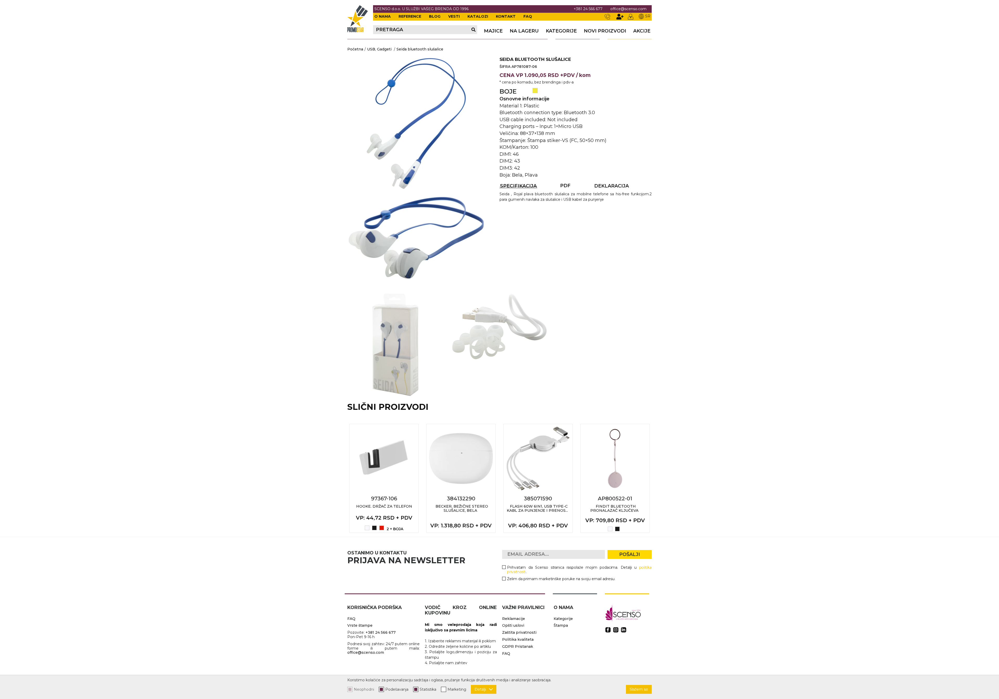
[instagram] (615, 629)
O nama (382, 16)
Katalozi (478, 16)
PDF (565, 186)
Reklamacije (513, 618)
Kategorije (561, 31)
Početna (355, 49)
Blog (434, 16)
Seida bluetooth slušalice (419, 49)
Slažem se (639, 689)
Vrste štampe (360, 625)
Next (657, 478)
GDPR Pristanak (517, 646)
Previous (341, 478)
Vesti (454, 16)
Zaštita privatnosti (519, 632)
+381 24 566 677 (588, 9)
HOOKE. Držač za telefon (384, 506)
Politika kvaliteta (518, 639)
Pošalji (629, 554)
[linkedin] (623, 629)
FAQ (527, 16)
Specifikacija (518, 186)
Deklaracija (611, 186)
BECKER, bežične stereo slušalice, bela (462, 508)
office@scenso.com (628, 9)
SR (647, 16)
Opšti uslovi (513, 625)
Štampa (561, 625)
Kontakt (506, 16)
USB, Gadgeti (379, 49)
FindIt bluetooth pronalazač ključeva (614, 508)
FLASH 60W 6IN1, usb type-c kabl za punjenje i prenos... (537, 508)
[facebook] (608, 629)
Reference (410, 16)
